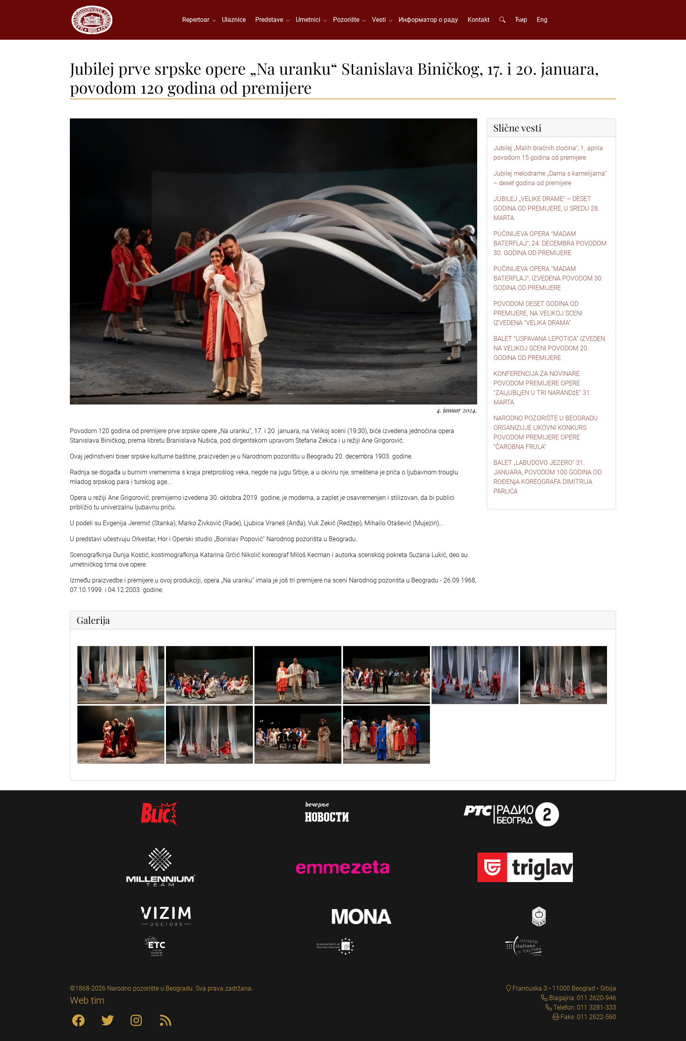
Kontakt (478, 19)
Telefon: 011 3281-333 (584, 1007)
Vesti (380, 19)
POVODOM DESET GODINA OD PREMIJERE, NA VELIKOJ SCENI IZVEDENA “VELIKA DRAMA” (537, 313)
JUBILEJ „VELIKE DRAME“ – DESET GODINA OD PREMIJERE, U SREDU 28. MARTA (546, 208)
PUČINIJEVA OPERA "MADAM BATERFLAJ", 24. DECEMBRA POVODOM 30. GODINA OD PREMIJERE (550, 243)
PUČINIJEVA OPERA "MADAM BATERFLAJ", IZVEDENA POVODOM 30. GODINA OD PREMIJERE (548, 278)
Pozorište (347, 19)
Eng (542, 19)
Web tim (87, 1000)
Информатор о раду (428, 19)
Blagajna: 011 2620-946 (581, 998)
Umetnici (310, 19)
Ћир (521, 19)
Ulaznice (234, 19)
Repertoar (197, 19)
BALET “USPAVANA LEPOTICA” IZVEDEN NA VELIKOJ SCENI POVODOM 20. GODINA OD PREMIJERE (549, 348)
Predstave (270, 19)
